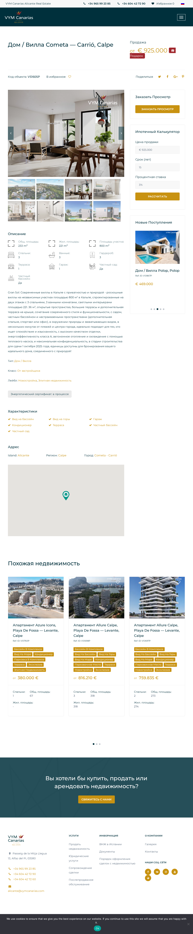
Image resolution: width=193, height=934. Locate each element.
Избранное (165, 3)
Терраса (58, 425)
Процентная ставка (150, 177)
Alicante (23, 455)
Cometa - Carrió (105, 455)
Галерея (150, 844)
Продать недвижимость (79, 846)
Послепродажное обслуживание (81, 882)
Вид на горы (61, 419)
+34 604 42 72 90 (133, 3)
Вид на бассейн (23, 419)
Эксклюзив (42, 669)
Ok (97, 928)
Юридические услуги (79, 858)
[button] (66, 495)
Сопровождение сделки (80, 870)
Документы (107, 851)
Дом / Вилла (22, 361)
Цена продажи (146, 142)
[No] (188, 924)
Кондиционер (22, 425)
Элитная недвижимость (54, 380)
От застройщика (28, 370)
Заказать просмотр (157, 109)
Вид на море (22, 659)
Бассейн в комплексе (28, 649)
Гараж (97, 419)
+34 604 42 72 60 (24, 879)
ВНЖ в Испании (110, 844)
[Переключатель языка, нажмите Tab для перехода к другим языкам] (183, 4)
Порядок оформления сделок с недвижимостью (117, 861)
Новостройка (27, 380)
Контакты (151, 851)
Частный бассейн (105, 425)
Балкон (140, 643)
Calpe (62, 455)
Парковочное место (27, 664)
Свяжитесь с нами (96, 799)
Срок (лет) (143, 159)
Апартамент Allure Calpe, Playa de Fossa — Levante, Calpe (35, 630)
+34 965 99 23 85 (98, 3)
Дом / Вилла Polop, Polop (157, 271)
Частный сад (20, 431)
